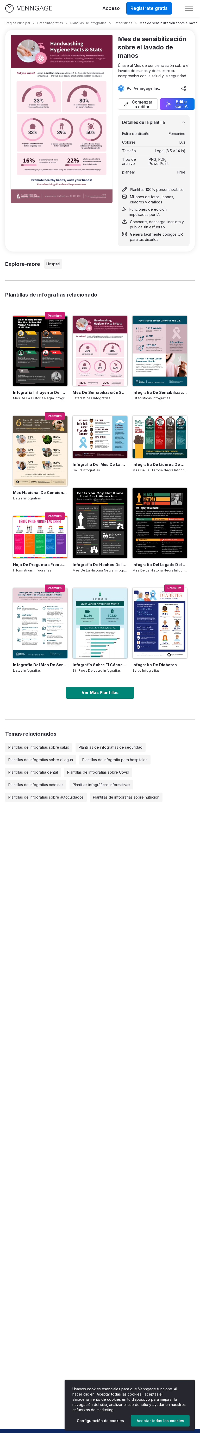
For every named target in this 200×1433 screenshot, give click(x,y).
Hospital (53, 264)
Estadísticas (123, 23)
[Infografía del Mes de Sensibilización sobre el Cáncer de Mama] (40, 623)
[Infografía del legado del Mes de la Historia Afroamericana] (160, 523)
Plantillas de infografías (88, 23)
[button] (138, 104)
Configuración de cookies (100, 1420)
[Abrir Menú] (189, 8)
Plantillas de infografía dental (33, 772)
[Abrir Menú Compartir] (184, 88)
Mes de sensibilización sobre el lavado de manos (100, 392)
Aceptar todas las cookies (160, 1420)
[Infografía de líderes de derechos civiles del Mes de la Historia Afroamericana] (160, 437)
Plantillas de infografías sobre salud (38, 747)
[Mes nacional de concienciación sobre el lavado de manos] (40, 451)
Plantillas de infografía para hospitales (114, 759)
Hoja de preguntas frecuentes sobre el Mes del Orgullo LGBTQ (40, 564)
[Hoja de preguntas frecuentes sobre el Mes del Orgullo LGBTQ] (40, 537)
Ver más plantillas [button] (100, 692)
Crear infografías (50, 23)
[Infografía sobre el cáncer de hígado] (100, 623)
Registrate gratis (149, 8)
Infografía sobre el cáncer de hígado (100, 665)
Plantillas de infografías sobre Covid (98, 772)
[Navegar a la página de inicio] (28, 8)
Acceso (111, 8)
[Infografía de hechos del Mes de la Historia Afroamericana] (100, 523)
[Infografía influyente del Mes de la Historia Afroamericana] (40, 351)
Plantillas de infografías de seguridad (110, 747)
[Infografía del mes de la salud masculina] (100, 437)
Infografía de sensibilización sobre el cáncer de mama (160, 392)
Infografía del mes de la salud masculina (100, 464)
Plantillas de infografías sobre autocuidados (46, 797)
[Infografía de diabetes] (160, 623)
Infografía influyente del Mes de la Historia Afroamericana (40, 392)
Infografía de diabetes (155, 665)
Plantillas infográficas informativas (101, 784)
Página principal (18, 23)
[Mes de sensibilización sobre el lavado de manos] (100, 351)
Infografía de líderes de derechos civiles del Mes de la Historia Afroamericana (160, 464)
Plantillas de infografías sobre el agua (40, 759)
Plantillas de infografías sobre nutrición (126, 797)
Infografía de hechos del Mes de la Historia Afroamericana (100, 564)
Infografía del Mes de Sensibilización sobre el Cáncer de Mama (40, 665)
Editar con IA (181, 104)
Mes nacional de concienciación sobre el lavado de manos (40, 492)
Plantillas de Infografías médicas (35, 784)
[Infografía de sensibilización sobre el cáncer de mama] (160, 351)
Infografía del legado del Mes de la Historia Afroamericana (160, 564)
